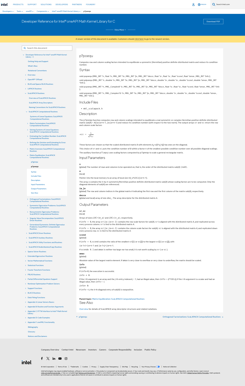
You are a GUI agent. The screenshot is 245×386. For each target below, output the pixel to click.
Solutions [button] (46, 4)
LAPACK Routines (35, 89)
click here (139, 39)
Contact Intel (67, 349)
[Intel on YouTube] (60, 359)
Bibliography (33, 327)
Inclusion (138, 349)
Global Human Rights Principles (198, 373)
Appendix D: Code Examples (39, 318)
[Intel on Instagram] (66, 359)
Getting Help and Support (38, 61)
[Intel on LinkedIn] (54, 359)
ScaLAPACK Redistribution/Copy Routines (45, 247)
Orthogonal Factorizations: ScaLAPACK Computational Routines (45, 200)
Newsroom (81, 349)
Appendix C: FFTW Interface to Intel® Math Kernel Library (47, 312)
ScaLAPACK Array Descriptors (41, 103)
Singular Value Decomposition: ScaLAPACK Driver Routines (47, 219)
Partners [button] (77, 4)
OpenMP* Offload (35, 79)
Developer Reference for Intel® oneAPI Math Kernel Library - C (46, 56)
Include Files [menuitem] (36, 176)
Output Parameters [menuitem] (38, 189)
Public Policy (150, 349)
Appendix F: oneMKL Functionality (41, 322)
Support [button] (32, 4)
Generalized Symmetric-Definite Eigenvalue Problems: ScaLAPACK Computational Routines (47, 227)
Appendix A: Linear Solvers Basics (41, 302)
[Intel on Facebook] (42, 359)
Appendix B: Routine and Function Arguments (46, 307)
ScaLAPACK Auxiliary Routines (41, 238)
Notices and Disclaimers (37, 336)
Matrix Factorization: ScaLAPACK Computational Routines (43, 124)
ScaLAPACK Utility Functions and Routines (45, 242)
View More (119, 30)
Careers (102, 349)
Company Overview (50, 349)
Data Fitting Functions (36, 297)
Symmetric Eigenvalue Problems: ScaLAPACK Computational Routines (48, 206)
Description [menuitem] (35, 180)
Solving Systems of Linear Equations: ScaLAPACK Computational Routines (44, 131)
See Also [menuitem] (34, 193)
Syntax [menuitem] (33, 172)
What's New (32, 66)
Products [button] (18, 4)
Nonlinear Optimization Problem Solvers (44, 284)
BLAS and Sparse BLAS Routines (40, 84)
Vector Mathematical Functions (40, 261)
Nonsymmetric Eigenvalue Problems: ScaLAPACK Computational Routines (44, 213)
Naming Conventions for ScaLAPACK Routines (47, 107)
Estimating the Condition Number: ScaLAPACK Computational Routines (48, 137)
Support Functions (35, 288)
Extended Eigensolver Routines (40, 256)
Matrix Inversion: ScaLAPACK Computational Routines (47, 150)
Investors (92, 349)
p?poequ (34, 166)
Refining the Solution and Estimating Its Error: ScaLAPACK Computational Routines (48, 143)
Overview (31, 75)
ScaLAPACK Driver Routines (40, 233)
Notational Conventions (37, 70)
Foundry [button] (90, 4)
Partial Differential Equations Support (42, 279)
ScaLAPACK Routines (36, 93)
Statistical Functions (36, 265)
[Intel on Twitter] (48, 359)
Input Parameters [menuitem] (38, 184)
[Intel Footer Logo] (27, 362)
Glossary (31, 332)
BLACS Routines (34, 293)
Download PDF (213, 21)
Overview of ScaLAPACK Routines (42, 98)
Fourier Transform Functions (39, 270)
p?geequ (34, 162)
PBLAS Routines (34, 274)
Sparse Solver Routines (37, 252)
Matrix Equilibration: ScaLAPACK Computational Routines (42, 156)
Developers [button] (62, 4)
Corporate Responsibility (120, 349)
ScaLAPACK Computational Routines (43, 112)
